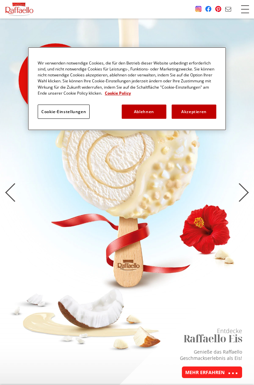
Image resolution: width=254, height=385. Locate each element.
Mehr (205, 372)
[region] (127, 89)
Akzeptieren (194, 111)
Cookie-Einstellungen (63, 111)
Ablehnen (144, 111)
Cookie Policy (118, 93)
